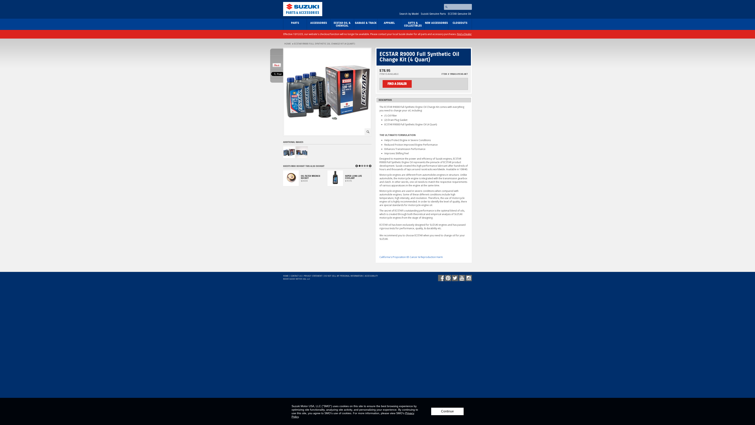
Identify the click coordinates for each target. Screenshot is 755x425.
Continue (447, 411)
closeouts (460, 23)
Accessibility (371, 275)
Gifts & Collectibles (413, 24)
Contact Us (296, 275)
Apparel (389, 23)
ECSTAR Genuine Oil (459, 14)
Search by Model (409, 14)
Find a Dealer (464, 34)
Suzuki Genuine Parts (433, 14)
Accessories (318, 23)
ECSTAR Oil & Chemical (342, 24)
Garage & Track (366, 23)
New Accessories (436, 23)
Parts (295, 23)
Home (287, 43)
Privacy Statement (313, 275)
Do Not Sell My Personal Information (343, 275)
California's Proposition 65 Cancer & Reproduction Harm (411, 257)
